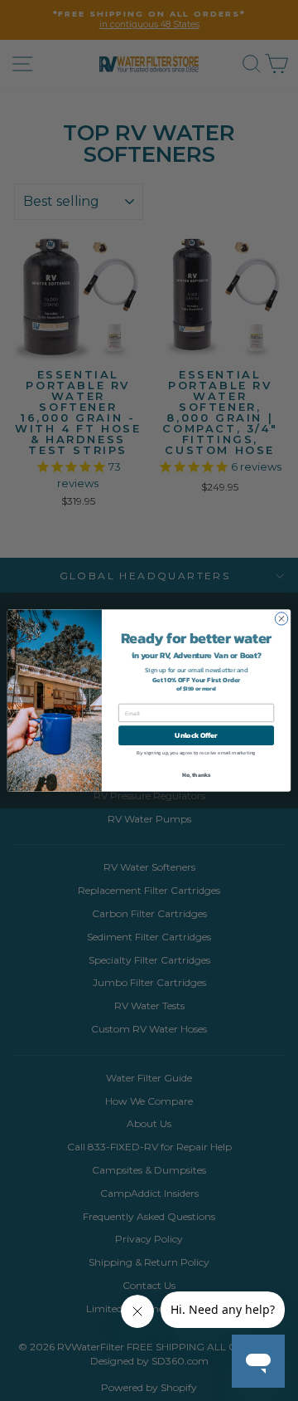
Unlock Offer (196, 735)
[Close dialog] (281, 619)
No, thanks (196, 774)
